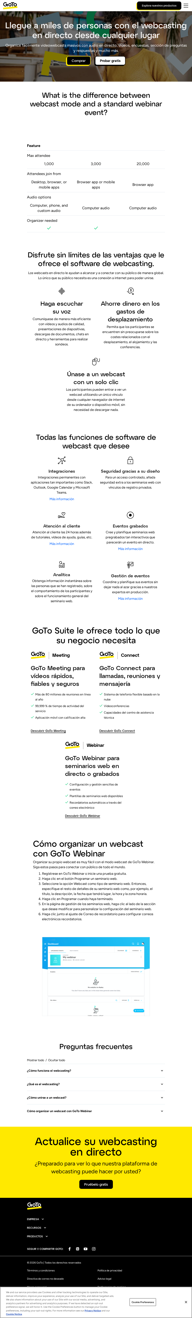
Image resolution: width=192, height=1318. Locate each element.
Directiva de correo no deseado (45, 1278)
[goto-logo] (96, 1206)
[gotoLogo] (10, 6)
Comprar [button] (79, 61)
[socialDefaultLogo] (69, 1248)
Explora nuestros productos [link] (159, 5)
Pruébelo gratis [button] (96, 1184)
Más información (62, 499)
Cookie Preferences (143, 1302)
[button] (95, 1070)
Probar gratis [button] (110, 61)
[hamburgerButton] (186, 5)
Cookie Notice (14, 1314)
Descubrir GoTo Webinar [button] (82, 815)
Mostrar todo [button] (35, 1060)
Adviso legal (104, 1278)
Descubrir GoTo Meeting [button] (48, 730)
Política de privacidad (110, 1270)
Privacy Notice (93, 1310)
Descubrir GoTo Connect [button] (117, 730)
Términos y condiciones (41, 1270)
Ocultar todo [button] (56, 1060)
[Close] (186, 1302)
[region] (96, 1302)
